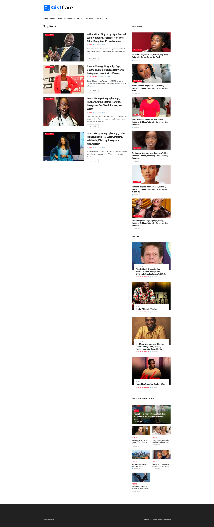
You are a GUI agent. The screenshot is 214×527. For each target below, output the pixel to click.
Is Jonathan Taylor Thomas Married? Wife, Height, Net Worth (139, 442)
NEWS (60, 18)
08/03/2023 (97, 147)
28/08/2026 (136, 60)
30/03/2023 (102, 77)
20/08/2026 (136, 195)
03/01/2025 (154, 352)
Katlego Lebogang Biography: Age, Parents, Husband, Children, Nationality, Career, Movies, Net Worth (150, 189)
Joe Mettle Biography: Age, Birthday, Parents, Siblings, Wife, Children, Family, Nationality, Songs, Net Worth (150, 346)
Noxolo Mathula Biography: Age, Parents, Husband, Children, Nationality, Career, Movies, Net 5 (150, 88)
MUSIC (52, 18)
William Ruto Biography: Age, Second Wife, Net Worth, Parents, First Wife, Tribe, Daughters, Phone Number (106, 38)
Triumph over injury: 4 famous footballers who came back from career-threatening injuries (150, 416)
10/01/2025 (154, 312)
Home (45, 18)
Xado (90, 45)
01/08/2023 (156, 469)
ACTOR (134, 437)
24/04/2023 (97, 45)
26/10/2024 (154, 387)
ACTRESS (137, 148)
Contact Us (102, 18)
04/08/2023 (136, 446)
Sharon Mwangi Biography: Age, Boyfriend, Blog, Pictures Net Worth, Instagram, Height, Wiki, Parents (105, 70)
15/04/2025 (154, 277)
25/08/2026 (136, 94)
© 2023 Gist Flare (48, 520)
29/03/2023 (97, 112)
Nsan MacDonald (143, 277)
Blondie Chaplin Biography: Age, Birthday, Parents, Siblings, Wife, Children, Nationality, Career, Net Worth (151, 271)
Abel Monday (93, 77)
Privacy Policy (157, 520)
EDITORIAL (90, 18)
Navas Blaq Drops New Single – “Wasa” (151, 384)
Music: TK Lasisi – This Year (147, 309)
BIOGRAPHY (68, 18)
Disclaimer (167, 520)
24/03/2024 (138, 421)
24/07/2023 (136, 491)
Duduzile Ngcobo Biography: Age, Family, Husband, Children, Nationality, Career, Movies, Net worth (150, 223)
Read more (92, 58)
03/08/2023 (156, 445)
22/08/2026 (136, 127)
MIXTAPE (80, 18)
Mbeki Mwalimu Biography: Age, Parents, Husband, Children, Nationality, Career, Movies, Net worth (150, 122)
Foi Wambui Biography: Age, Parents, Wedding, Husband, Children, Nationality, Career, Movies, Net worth (150, 155)
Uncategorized (139, 114)
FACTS (136, 410)
